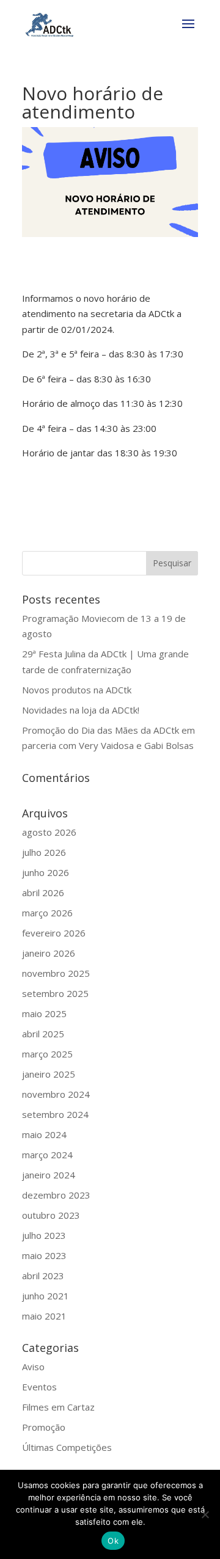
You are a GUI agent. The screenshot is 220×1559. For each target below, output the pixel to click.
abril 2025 (43, 1034)
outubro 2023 (51, 1215)
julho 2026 (44, 852)
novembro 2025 (56, 973)
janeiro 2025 (48, 1074)
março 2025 (47, 1054)
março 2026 (47, 913)
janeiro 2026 (48, 953)
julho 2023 (44, 1235)
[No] (205, 1514)
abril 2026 (43, 892)
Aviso (33, 1366)
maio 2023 (44, 1255)
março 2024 (47, 1154)
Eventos (39, 1387)
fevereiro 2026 (54, 933)
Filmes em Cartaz (58, 1407)
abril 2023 (43, 1275)
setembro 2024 (55, 1114)
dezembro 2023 (56, 1195)
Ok (113, 1541)
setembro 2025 (55, 993)
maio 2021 (44, 1316)
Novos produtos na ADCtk (76, 690)
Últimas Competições (67, 1447)
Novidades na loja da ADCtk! (80, 710)
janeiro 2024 (48, 1175)
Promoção (43, 1427)
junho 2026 (45, 872)
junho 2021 (45, 1296)
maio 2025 (44, 1013)
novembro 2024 (56, 1094)
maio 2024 (44, 1134)
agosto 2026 (49, 832)
